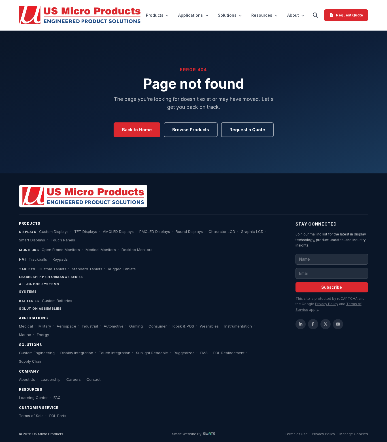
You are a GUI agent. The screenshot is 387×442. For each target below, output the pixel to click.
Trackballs (38, 259)
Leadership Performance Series (51, 277)
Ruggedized (184, 352)
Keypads (60, 259)
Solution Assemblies (40, 309)
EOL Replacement (228, 352)
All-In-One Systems (39, 284)
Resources (261, 15)
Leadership (51, 379)
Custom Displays (54, 231)
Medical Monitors (101, 249)
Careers (73, 379)
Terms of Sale (31, 415)
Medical (26, 326)
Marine (25, 334)
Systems (28, 292)
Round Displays (189, 231)
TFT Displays (85, 231)
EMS (204, 352)
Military (45, 326)
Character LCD (222, 231)
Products (154, 15)
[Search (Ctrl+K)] (315, 15)
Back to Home (137, 129)
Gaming (136, 326)
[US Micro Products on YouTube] (338, 324)
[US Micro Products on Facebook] (313, 324)
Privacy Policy (326, 304)
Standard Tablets (87, 269)
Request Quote (349, 15)
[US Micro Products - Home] (80, 15)
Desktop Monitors (137, 249)
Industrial (90, 326)
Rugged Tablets (122, 269)
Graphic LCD (252, 231)
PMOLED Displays (154, 231)
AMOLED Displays (118, 231)
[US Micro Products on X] (325, 324)
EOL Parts (57, 415)
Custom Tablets (52, 269)
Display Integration (76, 352)
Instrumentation (238, 326)
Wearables (209, 326)
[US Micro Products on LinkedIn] (300, 324)
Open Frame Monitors (61, 249)
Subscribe (331, 287)
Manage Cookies (353, 434)
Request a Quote (247, 129)
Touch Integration (114, 352)
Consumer (157, 326)
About (293, 15)
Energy (43, 334)
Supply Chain (30, 361)
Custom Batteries (57, 300)
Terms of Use (296, 434)
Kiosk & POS (183, 326)
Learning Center (33, 397)
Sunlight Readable (152, 352)
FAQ (57, 397)
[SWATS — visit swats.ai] (209, 434)
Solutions (227, 15)
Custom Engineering (37, 352)
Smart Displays (32, 240)
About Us (27, 379)
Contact (93, 379)
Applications (190, 15)
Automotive (114, 326)
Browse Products (190, 129)
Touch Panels (63, 240)
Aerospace (66, 326)
